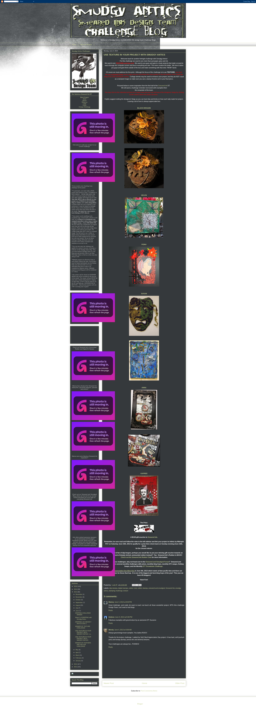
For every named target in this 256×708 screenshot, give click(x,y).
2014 (76, 589)
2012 (76, 664)
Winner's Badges (86, 44)
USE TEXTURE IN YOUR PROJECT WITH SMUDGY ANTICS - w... (83, 632)
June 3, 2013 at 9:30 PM (123, 617)
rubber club (133, 588)
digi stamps (113, 588)
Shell (84, 99)
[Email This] (133, 585)
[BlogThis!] (135, 585)
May (77, 649)
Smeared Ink (162, 85)
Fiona (84, 105)
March (78, 655)
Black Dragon (84, 97)
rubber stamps (143, 588)
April (77, 652)
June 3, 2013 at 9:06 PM (123, 602)
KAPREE (144, 473)
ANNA (144, 387)
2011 (75, 667)
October (78, 599)
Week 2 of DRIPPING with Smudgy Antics (83, 618)
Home (74, 44)
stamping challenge (116, 591)
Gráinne (111, 617)
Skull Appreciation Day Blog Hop (122, 571)
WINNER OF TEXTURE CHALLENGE (82, 627)
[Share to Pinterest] (141, 585)
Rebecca (84, 102)
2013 (76, 592)
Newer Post (109, 683)
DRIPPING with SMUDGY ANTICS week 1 (83, 622)
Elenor (84, 100)
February (79, 658)
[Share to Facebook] (139, 585)
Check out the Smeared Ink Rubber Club (136, 557)
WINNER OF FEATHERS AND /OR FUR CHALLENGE (83, 644)
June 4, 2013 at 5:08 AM (123, 630)
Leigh (84, 104)
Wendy (111, 630)
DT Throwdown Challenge (152, 566)
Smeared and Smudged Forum (157, 562)
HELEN (144, 195)
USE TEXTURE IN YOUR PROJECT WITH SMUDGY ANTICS (83, 638)
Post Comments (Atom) (149, 691)
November (79, 597)
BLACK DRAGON (144, 108)
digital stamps (123, 588)
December (79, 594)
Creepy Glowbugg (84, 107)
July (77, 608)
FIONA (144, 244)
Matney (111, 602)
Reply (110, 610)
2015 (76, 586)
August (78, 605)
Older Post (179, 683)
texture (125, 591)
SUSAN (144, 293)
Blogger (140, 704)
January (78, 660)
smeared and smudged (156, 588)
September (79, 602)
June (77, 611)
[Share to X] (137, 585)
